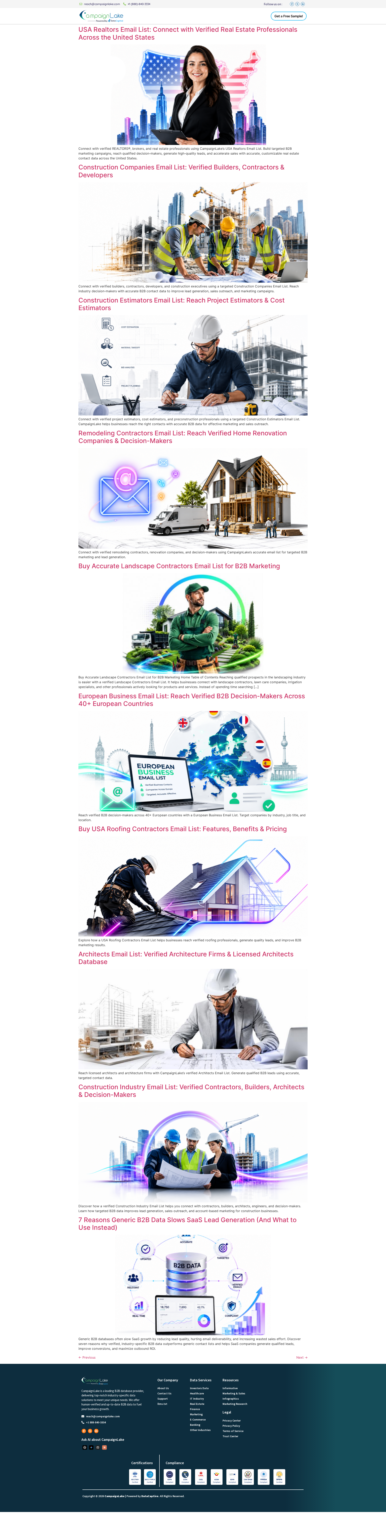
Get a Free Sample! (288, 16)
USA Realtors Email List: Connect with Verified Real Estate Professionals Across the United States (187, 33)
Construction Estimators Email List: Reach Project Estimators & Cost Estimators (181, 304)
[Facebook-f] (292, 4)
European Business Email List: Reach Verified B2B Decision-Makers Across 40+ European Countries (191, 700)
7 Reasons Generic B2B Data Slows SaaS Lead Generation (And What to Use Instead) (187, 1223)
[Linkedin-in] (303, 4)
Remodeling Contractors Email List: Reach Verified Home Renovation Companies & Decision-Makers (182, 437)
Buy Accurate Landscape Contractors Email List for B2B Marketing (179, 566)
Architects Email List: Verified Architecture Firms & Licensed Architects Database (186, 958)
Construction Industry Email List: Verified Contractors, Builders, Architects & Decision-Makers (191, 1091)
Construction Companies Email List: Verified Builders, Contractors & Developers (181, 171)
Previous (86, 1357)
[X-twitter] (297, 4)
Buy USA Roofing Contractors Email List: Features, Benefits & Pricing (182, 829)
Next (302, 1357)
